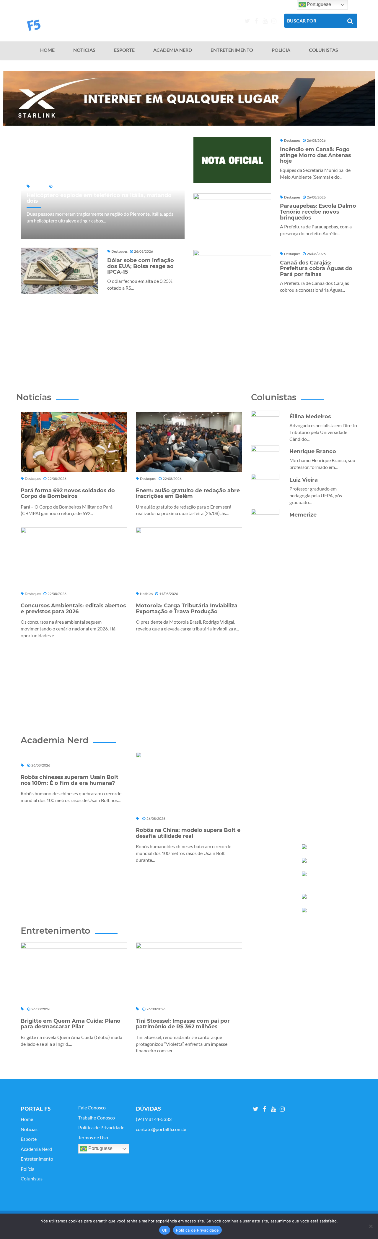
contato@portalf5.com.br (161, 1129)
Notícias (84, 50)
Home (47, 50)
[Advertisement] (189, 334)
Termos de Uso (93, 1137)
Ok (164, 1230)
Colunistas (323, 50)
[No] (371, 1226)
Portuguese (100, 1148)
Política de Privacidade (101, 1127)
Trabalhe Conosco (96, 1118)
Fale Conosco (92, 1108)
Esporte (124, 50)
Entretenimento (232, 50)
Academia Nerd (172, 50)
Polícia (281, 50)
